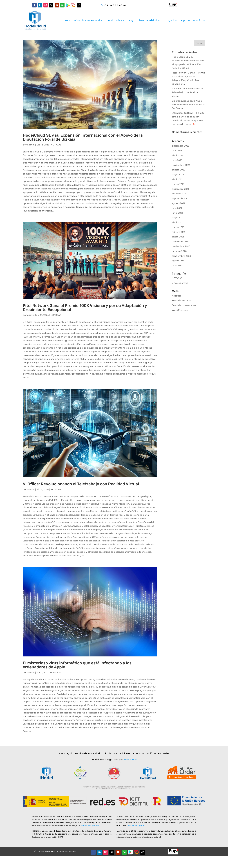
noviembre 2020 (181, 246)
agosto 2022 (178, 169)
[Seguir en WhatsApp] (62, 5)
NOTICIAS (56, 144)
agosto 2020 (178, 260)
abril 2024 (177, 155)
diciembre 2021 (180, 189)
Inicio (68, 20)
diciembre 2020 (180, 241)
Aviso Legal (65, 753)
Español (197, 20)
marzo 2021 (178, 227)
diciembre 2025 (180, 145)
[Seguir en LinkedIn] (40, 5)
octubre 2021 (179, 193)
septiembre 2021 (181, 198)
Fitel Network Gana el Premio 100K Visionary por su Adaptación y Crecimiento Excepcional (85, 307)
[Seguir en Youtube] (57, 5)
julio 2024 (177, 150)
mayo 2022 (178, 174)
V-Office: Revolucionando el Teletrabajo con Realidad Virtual (81, 484)
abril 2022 (177, 179)
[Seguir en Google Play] (68, 5)
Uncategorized (180, 283)
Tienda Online (114, 20)
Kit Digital (168, 20)
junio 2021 (177, 213)
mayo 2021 (177, 217)
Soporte (185, 20)
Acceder (176, 295)
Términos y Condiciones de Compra (123, 753)
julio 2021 (177, 208)
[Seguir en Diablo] (73, 5)
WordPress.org (180, 310)
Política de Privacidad (87, 753)
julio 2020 (177, 265)
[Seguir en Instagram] (45, 5)
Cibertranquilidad (147, 20)
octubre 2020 (179, 251)
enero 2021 (178, 236)
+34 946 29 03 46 (115, 5)
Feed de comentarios (184, 305)
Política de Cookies (158, 753)
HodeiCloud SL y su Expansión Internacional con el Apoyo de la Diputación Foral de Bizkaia (83, 137)
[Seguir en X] (51, 5)
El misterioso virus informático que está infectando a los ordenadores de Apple (77, 665)
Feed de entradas (182, 300)
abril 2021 (177, 222)
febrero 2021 (179, 232)
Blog (131, 20)
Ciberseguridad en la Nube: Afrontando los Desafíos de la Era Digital (188, 104)
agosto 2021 (178, 203)
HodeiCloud (130, 759)
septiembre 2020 (181, 256)
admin (31, 144)
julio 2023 (177, 160)
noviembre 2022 (181, 165)
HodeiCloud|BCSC (136, 825)
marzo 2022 (178, 184)
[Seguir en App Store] (136, 852)
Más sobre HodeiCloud (87, 20)
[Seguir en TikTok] (79, 5)
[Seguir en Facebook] (34, 5)
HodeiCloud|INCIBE (90, 825)
